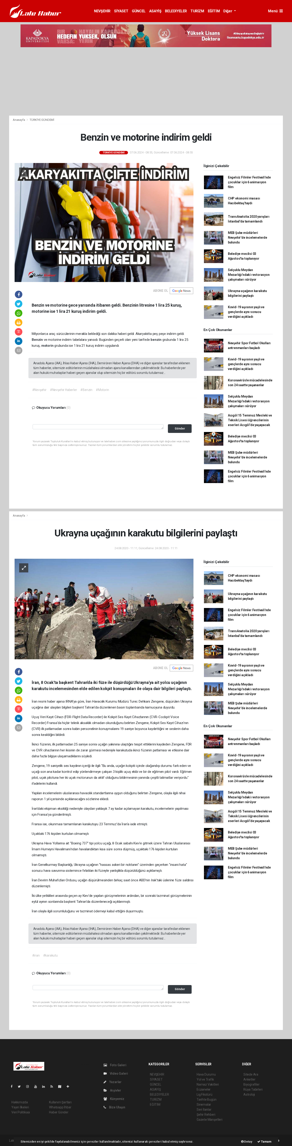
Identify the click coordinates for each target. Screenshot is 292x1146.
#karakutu (50, 955)
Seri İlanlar (204, 1109)
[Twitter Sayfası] (21, 1086)
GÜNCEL (139, 11)
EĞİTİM (214, 11)
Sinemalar (204, 1104)
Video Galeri (118, 1073)
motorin (47, 346)
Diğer (228, 11)
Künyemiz (116, 1099)
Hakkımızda (19, 1102)
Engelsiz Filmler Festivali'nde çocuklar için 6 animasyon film (249, 182)
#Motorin (102, 390)
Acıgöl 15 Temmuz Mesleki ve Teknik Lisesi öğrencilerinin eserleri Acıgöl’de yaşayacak (250, 420)
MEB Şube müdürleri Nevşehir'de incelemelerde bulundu (247, 237)
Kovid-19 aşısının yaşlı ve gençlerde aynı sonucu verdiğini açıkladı (246, 311)
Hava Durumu (206, 1074)
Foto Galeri (117, 1065)
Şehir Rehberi (206, 1114)
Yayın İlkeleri (20, 1107)
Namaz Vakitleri (208, 1084)
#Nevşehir (39, 390)
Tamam (265, 1141)
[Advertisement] (146, 81)
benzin (156, 340)
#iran (36, 955)
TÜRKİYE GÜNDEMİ (42, 120)
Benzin (38, 340)
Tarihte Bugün (206, 1099)
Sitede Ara (250, 1074)
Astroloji (249, 1094)
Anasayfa (19, 120)
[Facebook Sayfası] (13, 1086)
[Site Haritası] (61, 1086)
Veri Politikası (20, 1112)
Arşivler (115, 1090)
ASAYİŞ (155, 11)
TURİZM (197, 11)
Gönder (180, 428)
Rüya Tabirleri (252, 1089)
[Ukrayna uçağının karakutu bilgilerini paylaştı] (104, 609)
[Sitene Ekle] (70, 1086)
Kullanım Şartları (60, 1102)
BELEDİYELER (176, 11)
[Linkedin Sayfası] (45, 1086)
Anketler (249, 1079)
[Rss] (53, 1086)
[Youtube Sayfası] (37, 1086)
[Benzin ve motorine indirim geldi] (104, 222)
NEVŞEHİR (102, 11)
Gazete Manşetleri (209, 1119)
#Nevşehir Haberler (63, 390)
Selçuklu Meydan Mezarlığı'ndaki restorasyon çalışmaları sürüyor (249, 274)
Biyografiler (251, 1084)
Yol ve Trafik (205, 1079)
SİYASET (121, 11)
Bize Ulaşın (116, 1107)
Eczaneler (204, 1089)
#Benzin (86, 390)
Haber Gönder (58, 1112)
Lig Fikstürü (204, 1094)
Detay (248, 1141)
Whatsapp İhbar (60, 1107)
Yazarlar (115, 1082)
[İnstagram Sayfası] (29, 1086)
